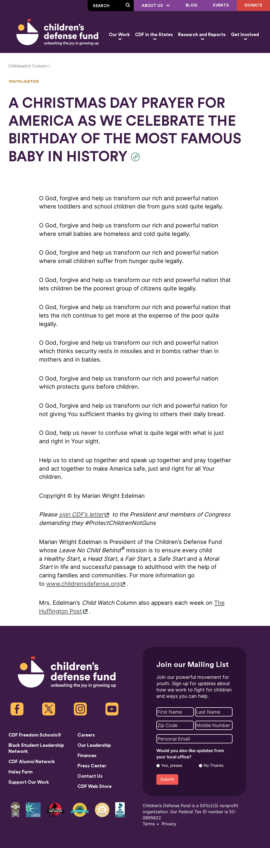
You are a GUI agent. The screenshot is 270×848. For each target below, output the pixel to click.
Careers (86, 735)
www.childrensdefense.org (83, 583)
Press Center (92, 766)
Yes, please (171, 765)
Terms (149, 824)
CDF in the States (154, 34)
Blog (191, 5)
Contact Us (90, 776)
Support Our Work (28, 782)
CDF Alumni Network (31, 761)
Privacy (169, 824)
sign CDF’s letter (81, 514)
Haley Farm (20, 772)
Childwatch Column (27, 66)
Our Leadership (94, 745)
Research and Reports (202, 34)
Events (221, 5)
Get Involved (245, 34)
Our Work (119, 34)
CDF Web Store (95, 786)
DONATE (253, 5)
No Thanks (214, 765)
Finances (87, 755)
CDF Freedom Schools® (34, 735)
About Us (153, 6)
